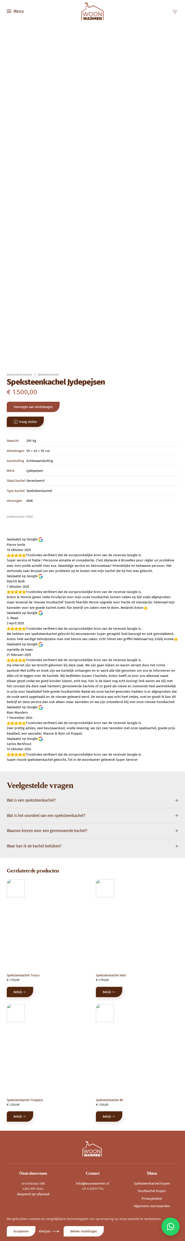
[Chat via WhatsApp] (171, 1227)
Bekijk (18, 992)
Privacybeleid (152, 1199)
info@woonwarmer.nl (92, 1183)
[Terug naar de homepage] (92, 11)
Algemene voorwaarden (152, 1206)
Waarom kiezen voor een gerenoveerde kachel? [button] (47, 830)
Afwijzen (45, 1231)
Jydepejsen (34, 471)
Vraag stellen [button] (28, 422)
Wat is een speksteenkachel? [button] (31, 800)
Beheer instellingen (83, 1231)
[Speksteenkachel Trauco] (16, 888)
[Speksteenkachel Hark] (105, 888)
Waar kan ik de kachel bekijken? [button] (34, 846)
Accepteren (21, 1231)
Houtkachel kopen (152, 1191)
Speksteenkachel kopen (152, 1183)
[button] (15, 11)
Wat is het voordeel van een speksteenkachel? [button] (46, 815)
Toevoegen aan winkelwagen (33, 407)
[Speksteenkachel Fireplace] (16, 1013)
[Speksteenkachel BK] (105, 1013)
